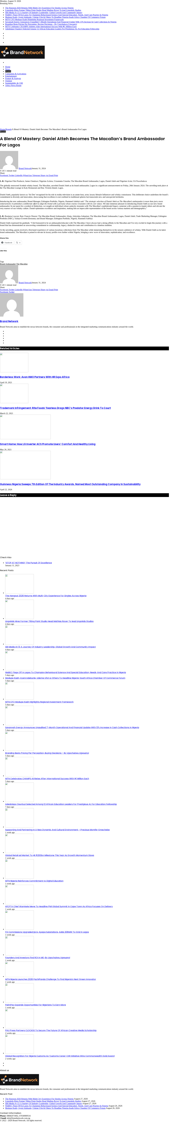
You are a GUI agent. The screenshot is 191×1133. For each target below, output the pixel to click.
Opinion (8, 81)
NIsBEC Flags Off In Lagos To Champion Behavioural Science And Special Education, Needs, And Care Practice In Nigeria (56, 15)
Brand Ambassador (8, 264)
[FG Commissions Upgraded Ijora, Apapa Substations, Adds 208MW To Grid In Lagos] (19, 929)
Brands (8, 71)
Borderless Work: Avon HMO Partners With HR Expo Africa (35, 377)
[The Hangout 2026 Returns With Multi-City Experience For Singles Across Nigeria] (19, 593)
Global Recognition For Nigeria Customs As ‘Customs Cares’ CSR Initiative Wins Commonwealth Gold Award (59, 1055)
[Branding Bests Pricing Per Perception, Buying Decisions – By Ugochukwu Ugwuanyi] (19, 750)
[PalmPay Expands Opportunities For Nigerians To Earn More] (19, 1002)
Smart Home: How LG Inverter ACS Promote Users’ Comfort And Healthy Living (48, 444)
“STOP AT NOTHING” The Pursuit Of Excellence (28, 562)
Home (7, 67)
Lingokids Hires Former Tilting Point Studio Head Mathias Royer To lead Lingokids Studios (43, 10)
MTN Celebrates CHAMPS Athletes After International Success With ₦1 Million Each (41, 26)
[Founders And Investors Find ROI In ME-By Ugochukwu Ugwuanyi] (19, 955)
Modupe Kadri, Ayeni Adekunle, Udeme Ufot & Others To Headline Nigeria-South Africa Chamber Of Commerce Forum (55, 17)
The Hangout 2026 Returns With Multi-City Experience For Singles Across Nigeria (39, 8)
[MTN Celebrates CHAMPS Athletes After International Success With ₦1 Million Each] (19, 776)
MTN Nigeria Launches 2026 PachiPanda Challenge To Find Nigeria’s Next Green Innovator (50, 979)
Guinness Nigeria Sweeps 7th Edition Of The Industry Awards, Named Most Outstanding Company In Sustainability (70, 484)
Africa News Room (13, 85)
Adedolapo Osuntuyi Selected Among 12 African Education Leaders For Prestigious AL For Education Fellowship (52, 29)
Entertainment (11, 76)
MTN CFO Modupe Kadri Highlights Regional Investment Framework (34, 19)
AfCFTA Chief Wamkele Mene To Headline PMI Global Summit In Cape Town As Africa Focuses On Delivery (59, 906)
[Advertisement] (95, 109)
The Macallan (22, 264)
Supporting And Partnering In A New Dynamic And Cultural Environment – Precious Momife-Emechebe (57, 829)
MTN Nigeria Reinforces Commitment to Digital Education (34, 880)
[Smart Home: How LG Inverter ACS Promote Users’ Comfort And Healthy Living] (25, 438)
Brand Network (25, 168)
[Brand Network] (22, 58)
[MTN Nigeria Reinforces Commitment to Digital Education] (19, 878)
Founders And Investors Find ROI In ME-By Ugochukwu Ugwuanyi (37, 957)
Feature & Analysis (13, 78)
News (7, 69)
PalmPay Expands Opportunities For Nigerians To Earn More (35, 1004)
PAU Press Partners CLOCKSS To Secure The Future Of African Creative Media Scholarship (51, 1030)
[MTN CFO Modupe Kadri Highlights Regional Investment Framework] (19, 699)
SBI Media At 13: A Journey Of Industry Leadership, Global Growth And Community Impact (43, 12)
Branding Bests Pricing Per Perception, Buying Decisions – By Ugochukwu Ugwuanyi (41, 24)
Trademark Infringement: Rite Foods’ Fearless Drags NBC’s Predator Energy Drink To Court (55, 408)
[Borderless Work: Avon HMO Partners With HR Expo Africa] (14, 371)
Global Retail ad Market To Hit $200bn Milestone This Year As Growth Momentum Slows (49, 855)
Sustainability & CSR (14, 83)
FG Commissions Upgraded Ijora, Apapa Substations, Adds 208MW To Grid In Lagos (47, 932)
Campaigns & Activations (15, 74)
